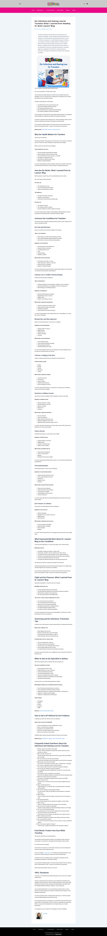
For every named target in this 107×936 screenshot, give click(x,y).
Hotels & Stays (60, 10)
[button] (20, 4)
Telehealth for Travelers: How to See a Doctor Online (53, 738)
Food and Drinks (50, 10)
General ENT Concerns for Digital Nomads (51, 129)
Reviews (68, 10)
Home (33, 10)
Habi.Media (58, 934)
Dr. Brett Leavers (47, 852)
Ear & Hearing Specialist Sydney (47, 710)
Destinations (40, 10)
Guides (73, 10)
